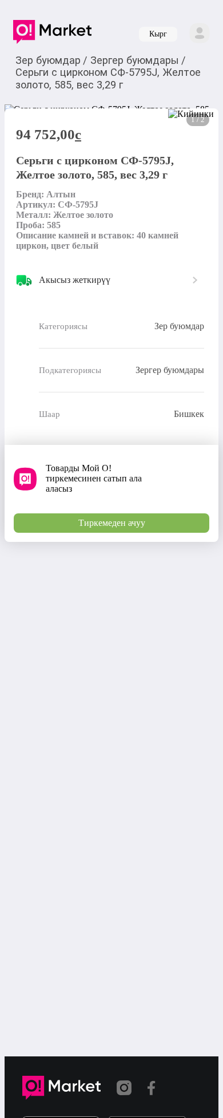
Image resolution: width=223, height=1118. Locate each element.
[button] (52, 34)
